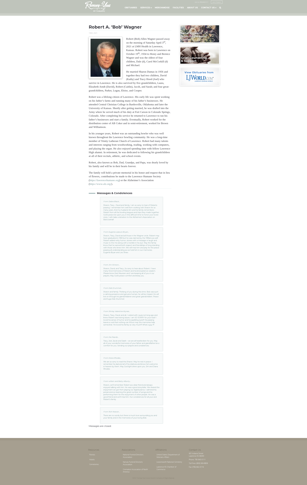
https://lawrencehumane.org (104, 180)
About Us (192, 7)
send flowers (217, 2)
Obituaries (131, 7)
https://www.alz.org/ (100, 183)
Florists (92, 454)
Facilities (178, 7)
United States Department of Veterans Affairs (168, 455)
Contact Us (208, 7)
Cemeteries (94, 464)
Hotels (92, 459)
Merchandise (162, 7)
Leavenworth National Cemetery (169, 462)
